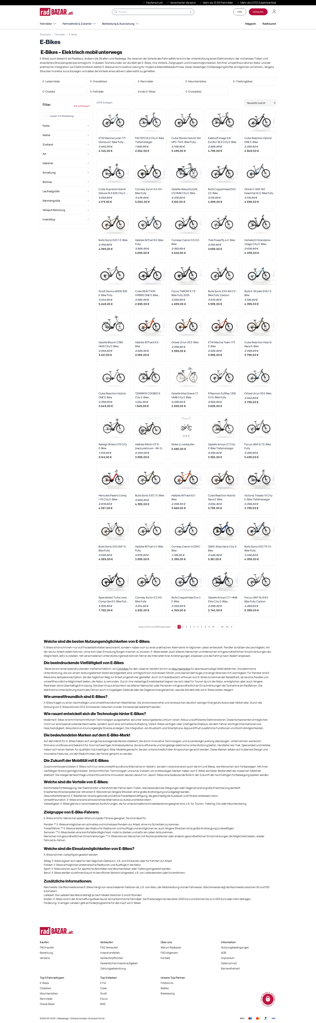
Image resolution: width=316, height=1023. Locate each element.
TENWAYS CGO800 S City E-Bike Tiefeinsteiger (147, 395)
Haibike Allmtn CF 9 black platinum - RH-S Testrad (148, 446)
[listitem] (63, 81)
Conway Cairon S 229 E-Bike (186, 548)
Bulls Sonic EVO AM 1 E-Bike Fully (113, 548)
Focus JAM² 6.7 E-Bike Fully (257, 446)
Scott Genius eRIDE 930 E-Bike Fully (113, 293)
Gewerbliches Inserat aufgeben (119, 963)
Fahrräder (46, 23)
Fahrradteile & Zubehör (77, 23)
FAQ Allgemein (169, 952)
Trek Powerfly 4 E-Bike (221, 240)
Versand (45, 958)
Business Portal (96, 1018)
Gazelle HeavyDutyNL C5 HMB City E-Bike (184, 191)
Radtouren (269, 23)
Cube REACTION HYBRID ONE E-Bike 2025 (146, 293)
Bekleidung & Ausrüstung (118, 23)
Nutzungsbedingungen (235, 947)
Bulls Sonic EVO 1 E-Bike (113, 240)
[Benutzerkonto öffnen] (274, 11)
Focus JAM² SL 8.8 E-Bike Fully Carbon (256, 599)
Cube (103, 988)
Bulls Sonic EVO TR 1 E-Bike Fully (258, 548)
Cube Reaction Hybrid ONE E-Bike (258, 140)
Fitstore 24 (167, 983)
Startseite (45, 34)
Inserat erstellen (110, 952)
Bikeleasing (167, 993)
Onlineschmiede (78, 1018)
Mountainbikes (49, 993)
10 (213, 626)
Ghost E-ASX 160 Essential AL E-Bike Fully (258, 191)
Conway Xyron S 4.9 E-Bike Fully (149, 191)
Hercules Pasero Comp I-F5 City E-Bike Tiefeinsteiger (113, 497)
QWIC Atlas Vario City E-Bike (222, 548)
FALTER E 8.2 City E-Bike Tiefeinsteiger (149, 140)
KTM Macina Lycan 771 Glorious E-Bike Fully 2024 (112, 140)
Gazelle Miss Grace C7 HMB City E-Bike (184, 395)
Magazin (250, 23)
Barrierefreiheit (230, 968)
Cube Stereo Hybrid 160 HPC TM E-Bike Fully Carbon (186, 140)
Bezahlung (46, 952)
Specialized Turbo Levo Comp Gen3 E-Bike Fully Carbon (113, 599)
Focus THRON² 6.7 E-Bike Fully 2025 (184, 293)
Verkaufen (258, 11)
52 (222, 626)
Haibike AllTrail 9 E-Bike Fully (149, 242)
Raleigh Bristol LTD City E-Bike (113, 446)
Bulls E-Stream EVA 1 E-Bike (258, 293)
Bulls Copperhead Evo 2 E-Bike (185, 599)
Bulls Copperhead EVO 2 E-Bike (222, 191)
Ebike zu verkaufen (183, 444)
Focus (103, 998)
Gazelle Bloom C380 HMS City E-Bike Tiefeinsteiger (111, 344)
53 (227, 626)
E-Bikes (73, 34)
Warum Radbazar (171, 947)
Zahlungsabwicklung (113, 968)
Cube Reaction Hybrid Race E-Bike (258, 344)
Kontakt (165, 958)
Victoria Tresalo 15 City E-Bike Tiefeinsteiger (258, 497)
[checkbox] (46, 116)
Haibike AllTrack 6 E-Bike (147, 344)
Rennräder (46, 998)
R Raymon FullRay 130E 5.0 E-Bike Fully (222, 395)
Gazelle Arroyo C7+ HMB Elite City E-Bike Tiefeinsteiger (222, 599)
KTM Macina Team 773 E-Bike (221, 344)
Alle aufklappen (82, 105)
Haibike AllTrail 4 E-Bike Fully (149, 548)
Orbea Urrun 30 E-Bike (184, 342)
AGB (223, 952)
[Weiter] (232, 627)
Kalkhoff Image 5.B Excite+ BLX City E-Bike (222, 140)
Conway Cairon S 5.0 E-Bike (185, 242)
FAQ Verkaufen (109, 947)
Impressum (228, 958)
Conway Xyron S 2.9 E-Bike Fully (149, 599)
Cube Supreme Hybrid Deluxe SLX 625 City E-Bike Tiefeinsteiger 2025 (113, 191)
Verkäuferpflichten (111, 958)
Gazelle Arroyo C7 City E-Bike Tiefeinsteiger (221, 446)
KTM (103, 983)
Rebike (165, 988)
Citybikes (45, 988)
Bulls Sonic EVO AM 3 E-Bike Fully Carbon (222, 293)
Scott (103, 993)
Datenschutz (229, 963)
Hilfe (239, 11)
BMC (103, 1004)
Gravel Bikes (47, 1004)
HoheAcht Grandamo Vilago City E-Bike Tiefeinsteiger (257, 242)
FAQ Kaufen (47, 947)
